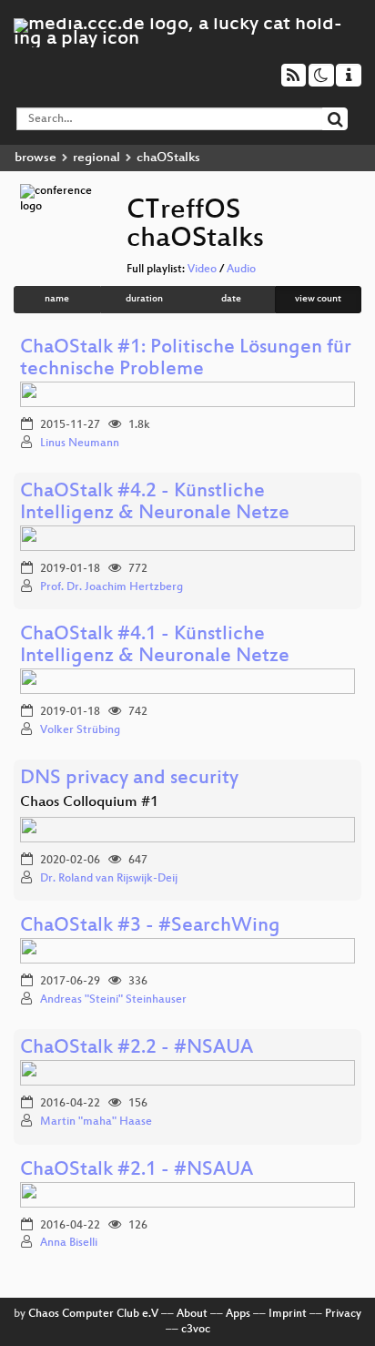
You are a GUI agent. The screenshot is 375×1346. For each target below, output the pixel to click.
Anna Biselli (68, 1243)
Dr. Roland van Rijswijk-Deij (108, 878)
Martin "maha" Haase (96, 1122)
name (57, 299)
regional (96, 158)
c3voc (195, 1329)
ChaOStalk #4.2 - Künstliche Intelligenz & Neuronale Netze (154, 503)
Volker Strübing (80, 730)
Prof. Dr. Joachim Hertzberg (111, 587)
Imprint (288, 1314)
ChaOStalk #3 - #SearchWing (150, 926)
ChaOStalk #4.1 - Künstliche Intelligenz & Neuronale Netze (154, 646)
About (192, 1314)
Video (202, 269)
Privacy (343, 1314)
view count (318, 299)
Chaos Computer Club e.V (93, 1314)
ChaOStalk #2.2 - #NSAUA (136, 1048)
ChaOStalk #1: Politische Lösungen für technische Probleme (185, 359)
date (231, 299)
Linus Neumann (79, 443)
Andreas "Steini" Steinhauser (113, 1000)
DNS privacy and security (129, 779)
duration (144, 299)
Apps (238, 1314)
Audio (241, 269)
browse (35, 158)
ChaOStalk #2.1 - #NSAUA (136, 1170)
